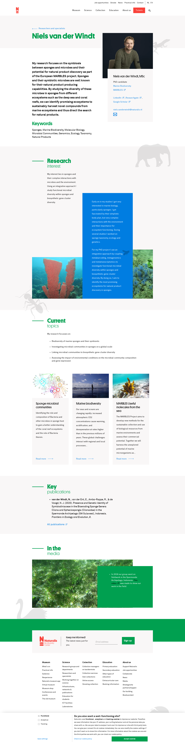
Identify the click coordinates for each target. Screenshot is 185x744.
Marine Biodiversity (122, 86)
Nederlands (148, 3)
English (151, 3)
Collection (87, 662)
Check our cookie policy (83, 739)
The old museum (48, 699)
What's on (46, 666)
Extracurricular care (110, 680)
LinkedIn (117, 98)
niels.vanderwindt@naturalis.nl (127, 110)
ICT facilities (67, 703)
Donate (113, 3)
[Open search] (149, 11)
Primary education (110, 666)
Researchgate (132, 98)
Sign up (128, 641)
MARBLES (118, 90)
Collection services (90, 673)
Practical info (129, 3)
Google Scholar (120, 102)
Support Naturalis (130, 666)
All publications (55, 524)
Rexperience (47, 677)
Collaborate (127, 674)
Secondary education (111, 670)
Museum (46, 662)
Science (66, 662)
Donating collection (90, 684)
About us (127, 662)
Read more (41, 459)
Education (107, 662)
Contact (140, 3)
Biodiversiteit (128, 695)
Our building (127, 691)
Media (125, 681)
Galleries (45, 674)
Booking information (111, 684)
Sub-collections (88, 677)
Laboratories (67, 706)
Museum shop (47, 688)
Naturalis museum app (51, 681)
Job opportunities (101, 3)
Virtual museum (48, 685)
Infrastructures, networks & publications (68, 690)
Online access (88, 680)
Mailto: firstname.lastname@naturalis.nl (115, 114)
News (120, 3)
